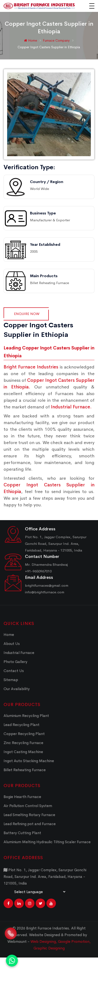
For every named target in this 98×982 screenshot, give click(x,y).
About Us (12, 643)
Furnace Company (57, 40)
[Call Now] (11, 937)
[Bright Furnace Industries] (39, 6)
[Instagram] (29, 903)
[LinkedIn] (19, 903)
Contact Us (14, 670)
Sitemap (11, 679)
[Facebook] (8, 903)
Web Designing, (43, 941)
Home (32, 40)
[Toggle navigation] (91, 6)
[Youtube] (51, 903)
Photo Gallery (15, 661)
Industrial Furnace (19, 652)
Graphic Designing (49, 948)
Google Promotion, (74, 941)
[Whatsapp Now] (12, 961)
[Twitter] (40, 903)
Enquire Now (26, 313)
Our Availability (17, 688)
